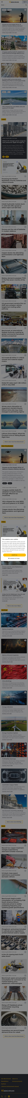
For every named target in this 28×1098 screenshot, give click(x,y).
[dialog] (14, 549)
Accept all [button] (14, 555)
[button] (14, 558)
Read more (9, 551)
